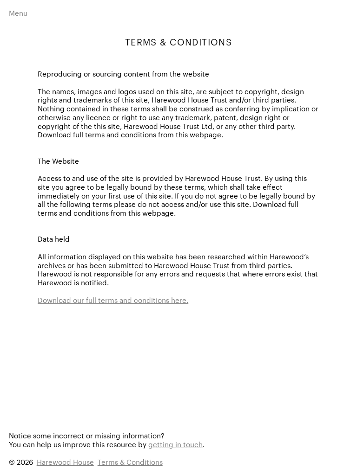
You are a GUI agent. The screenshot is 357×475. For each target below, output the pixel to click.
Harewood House (65, 462)
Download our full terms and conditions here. (113, 300)
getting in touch (175, 444)
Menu (18, 13)
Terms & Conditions (130, 462)
